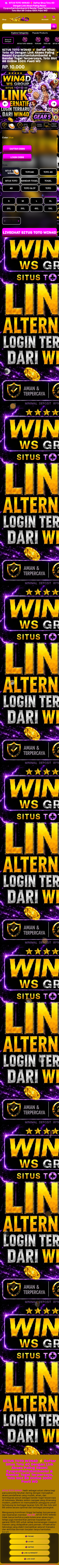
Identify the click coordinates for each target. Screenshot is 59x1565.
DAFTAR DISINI (17, 149)
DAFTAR (31, 1547)
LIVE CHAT (31, 1559)
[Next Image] (54, 104)
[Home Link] (19, 18)
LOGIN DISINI (17, 157)
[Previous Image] (5, 104)
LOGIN (31, 1541)
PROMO (31, 1536)
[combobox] (26, 26)
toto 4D (31, 1515)
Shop (4, 19)
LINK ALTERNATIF (31, 1553)
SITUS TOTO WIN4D (12, 1490)
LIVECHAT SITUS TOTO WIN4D (29, 232)
